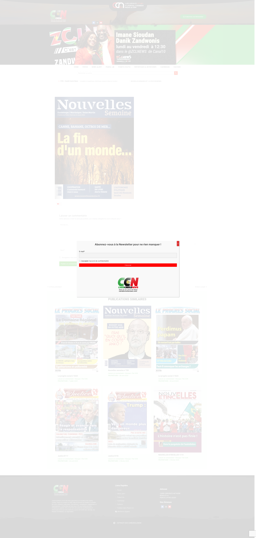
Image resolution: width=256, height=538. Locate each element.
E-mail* (82, 251)
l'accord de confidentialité (98, 261)
